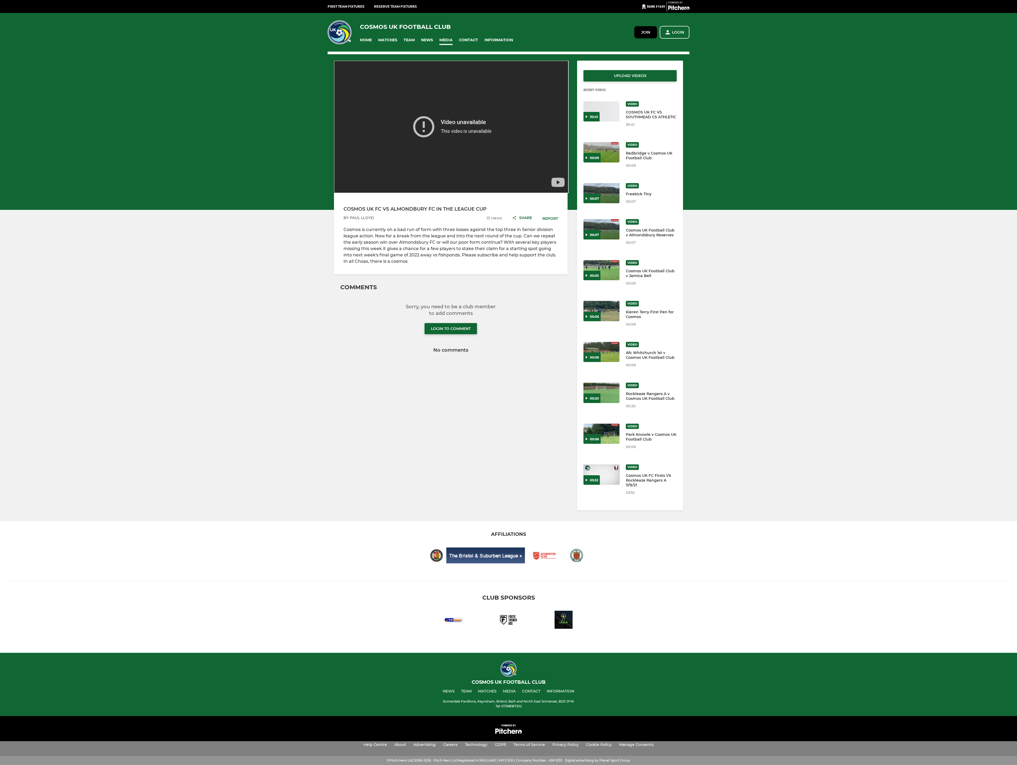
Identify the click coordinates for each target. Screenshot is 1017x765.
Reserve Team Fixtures (395, 6)
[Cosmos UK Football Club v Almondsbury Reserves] (601, 229)
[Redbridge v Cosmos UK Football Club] (601, 152)
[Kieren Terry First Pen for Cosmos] (601, 311)
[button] (366, 40)
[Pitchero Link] (678, 9)
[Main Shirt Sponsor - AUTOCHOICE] (453, 621)
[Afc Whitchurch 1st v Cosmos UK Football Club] (601, 352)
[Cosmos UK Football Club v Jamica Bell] (601, 270)
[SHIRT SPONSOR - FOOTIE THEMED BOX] (508, 621)
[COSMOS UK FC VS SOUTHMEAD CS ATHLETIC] (601, 111)
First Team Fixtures (346, 6)
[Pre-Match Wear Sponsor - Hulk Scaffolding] (563, 621)
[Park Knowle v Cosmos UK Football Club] (601, 434)
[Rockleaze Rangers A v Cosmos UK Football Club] (601, 393)
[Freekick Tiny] (601, 193)
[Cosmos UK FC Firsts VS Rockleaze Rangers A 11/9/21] (601, 474)
